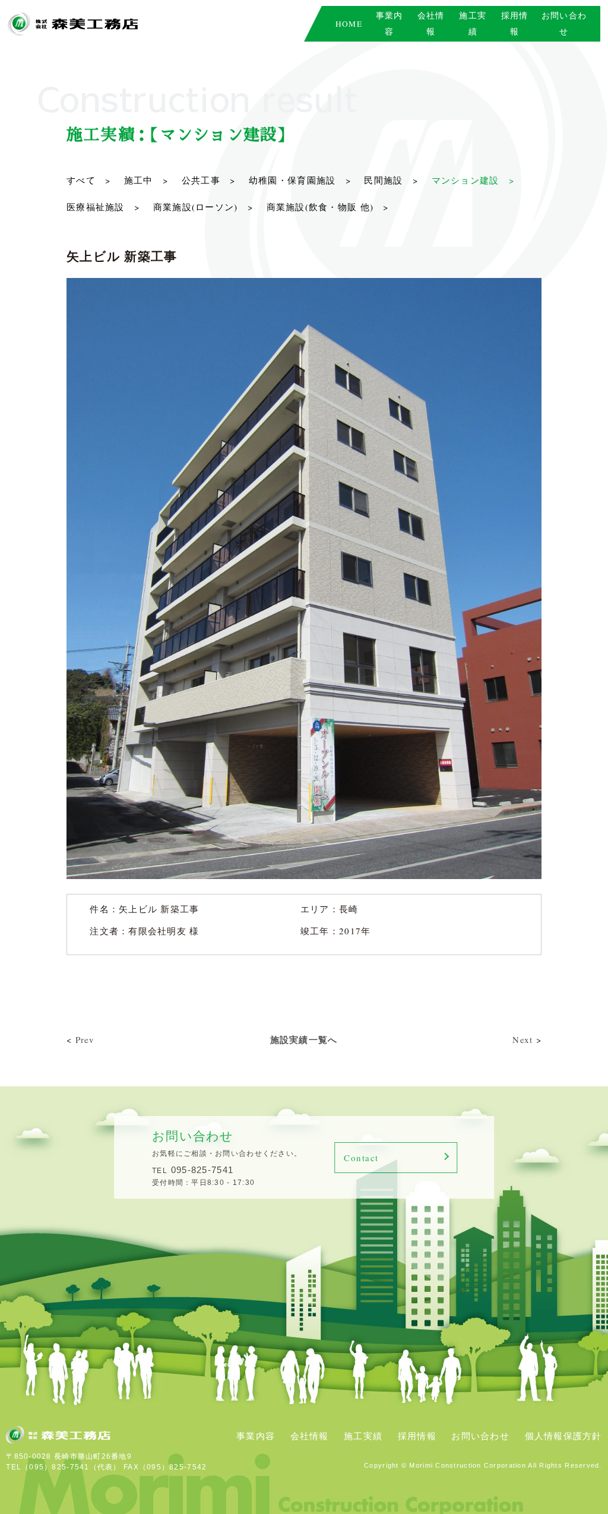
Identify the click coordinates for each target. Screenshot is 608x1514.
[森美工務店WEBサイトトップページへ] (73, 24)
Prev (85, 1039)
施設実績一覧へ (304, 1039)
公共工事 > (209, 180)
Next (522, 1039)
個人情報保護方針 (563, 1436)
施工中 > (146, 180)
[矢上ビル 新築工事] (304, 284)
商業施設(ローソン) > (203, 207)
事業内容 (255, 1436)
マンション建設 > (473, 180)
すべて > (88, 180)
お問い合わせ (480, 1436)
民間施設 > (391, 180)
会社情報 (309, 1436)
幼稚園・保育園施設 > (300, 180)
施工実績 (363, 1436)
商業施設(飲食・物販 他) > (328, 207)
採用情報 (417, 1436)
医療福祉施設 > (103, 207)
